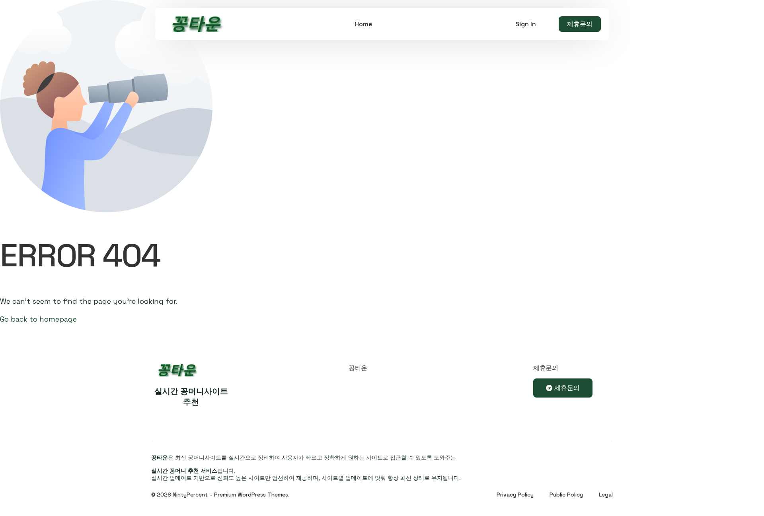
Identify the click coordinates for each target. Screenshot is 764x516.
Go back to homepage (38, 319)
